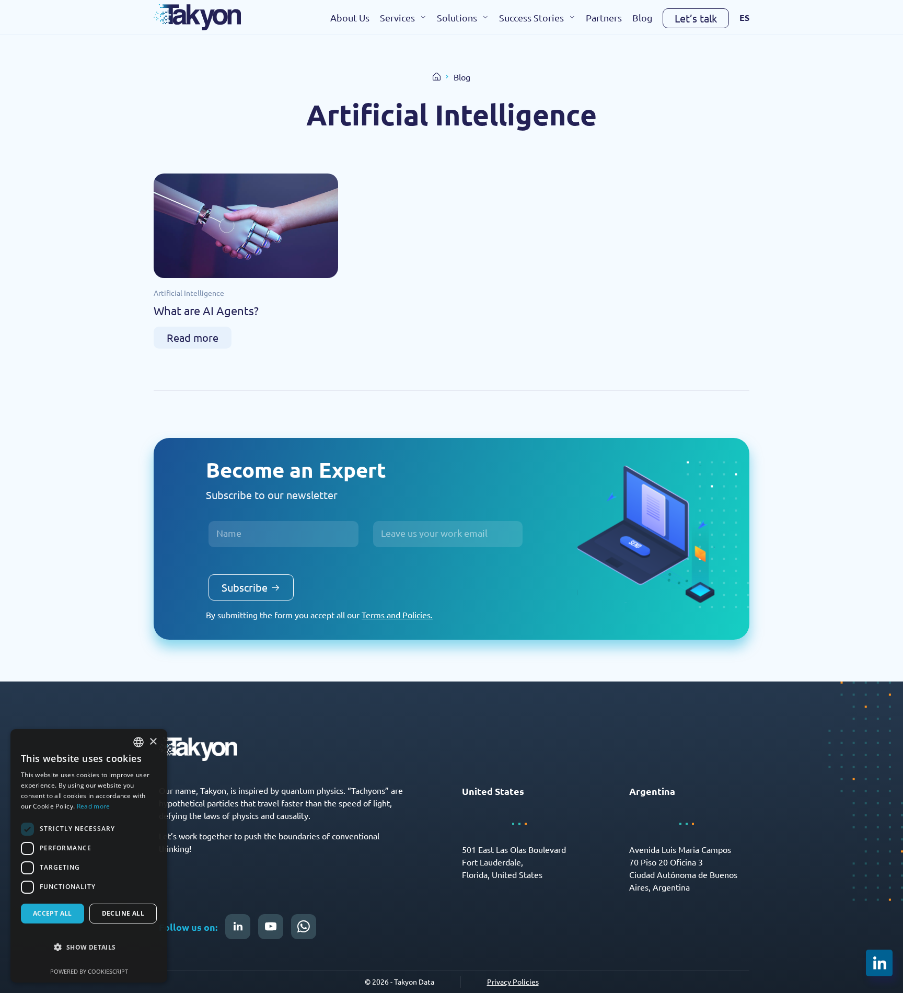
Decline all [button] (123, 913)
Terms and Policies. (397, 614)
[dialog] (88, 856)
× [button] (153, 742)
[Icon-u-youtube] (270, 926)
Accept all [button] (52, 913)
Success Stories (531, 17)
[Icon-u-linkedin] (237, 926)
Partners (604, 17)
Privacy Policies (513, 981)
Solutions (457, 17)
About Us (349, 17)
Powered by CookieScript (89, 971)
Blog (642, 17)
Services (397, 17)
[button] (89, 947)
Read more (93, 806)
